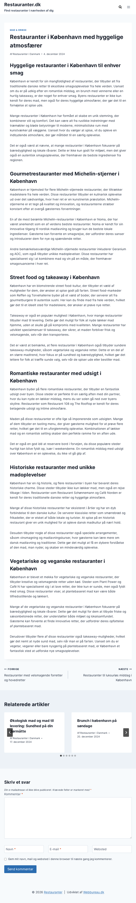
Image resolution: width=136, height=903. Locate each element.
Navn (11, 849)
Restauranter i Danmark (26, 54)
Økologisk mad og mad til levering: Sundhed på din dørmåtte (32, 726)
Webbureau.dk (93, 892)
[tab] (61, 756)
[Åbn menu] (128, 7)
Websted (100, 849)
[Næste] (126, 732)
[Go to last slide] (10, 732)
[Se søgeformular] (120, 7)
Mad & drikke (18, 30)
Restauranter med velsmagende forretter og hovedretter (33, 675)
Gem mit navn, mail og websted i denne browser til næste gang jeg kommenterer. (60, 859)
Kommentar (13, 794)
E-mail (55, 849)
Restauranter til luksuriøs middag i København (107, 675)
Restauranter (53, 892)
